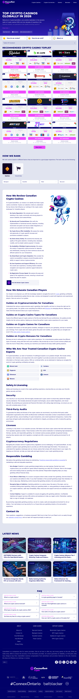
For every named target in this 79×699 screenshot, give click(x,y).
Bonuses (67, 2)
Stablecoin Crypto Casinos (57, 638)
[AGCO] (12, 679)
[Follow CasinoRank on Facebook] (55, 664)
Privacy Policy (19, 646)
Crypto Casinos (36, 2)
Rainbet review (14, 69)
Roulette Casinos (37, 638)
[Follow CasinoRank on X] (63, 664)
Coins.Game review (39, 118)
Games (60, 2)
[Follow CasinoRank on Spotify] (70, 664)
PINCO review (14, 94)
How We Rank (19, 641)
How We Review (18, 638)
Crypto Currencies (49, 2)
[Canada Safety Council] (23, 679)
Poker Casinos (37, 641)
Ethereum (48, 308)
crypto (57, 294)
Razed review (14, 141)
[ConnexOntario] (25, 685)
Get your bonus (14, 67)
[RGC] (43, 679)
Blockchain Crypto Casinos (57, 632)
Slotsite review (64, 141)
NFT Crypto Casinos (57, 635)
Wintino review (14, 118)
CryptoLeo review (64, 94)
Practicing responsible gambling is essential (52, 460)
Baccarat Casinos (37, 632)
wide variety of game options (21, 332)
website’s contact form (15, 517)
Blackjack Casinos (37, 635)
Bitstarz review (64, 69)
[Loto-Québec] (33, 679)
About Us (18, 632)
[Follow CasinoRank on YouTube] (67, 664)
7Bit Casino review (64, 118)
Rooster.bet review (39, 94)
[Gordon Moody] (53, 679)
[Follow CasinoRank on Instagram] (59, 664)
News (75, 2)
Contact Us (19, 635)
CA (4, 664)
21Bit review (39, 141)
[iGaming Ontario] (66, 679)
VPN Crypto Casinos (57, 641)
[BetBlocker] (52, 685)
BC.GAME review (39, 69)
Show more (39, 147)
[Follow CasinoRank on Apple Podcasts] (74, 664)
